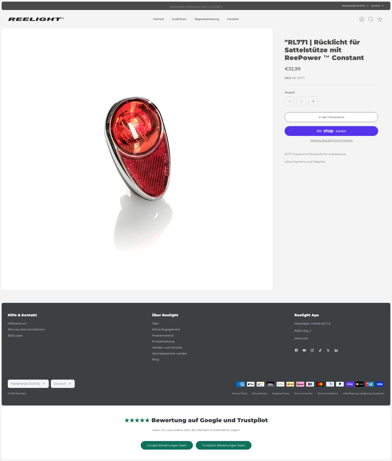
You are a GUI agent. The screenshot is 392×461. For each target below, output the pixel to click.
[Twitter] (328, 350)
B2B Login (15, 335)
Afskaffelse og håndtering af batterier (363, 393)
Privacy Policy (239, 393)
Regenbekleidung (207, 19)
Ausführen (179, 19)
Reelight (21, 393)
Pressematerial (163, 335)
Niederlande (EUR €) (353, 5)
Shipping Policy (281, 393)
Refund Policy (259, 393)
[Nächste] (257, 6)
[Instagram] (312, 350)
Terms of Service (303, 393)
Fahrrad (158, 19)
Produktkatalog (163, 341)
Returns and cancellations (26, 329)
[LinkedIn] (336, 350)
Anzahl (290, 92)
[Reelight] (36, 19)
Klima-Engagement (166, 329)
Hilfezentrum (17, 323)
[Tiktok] (320, 350)
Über (155, 323)
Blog (155, 359)
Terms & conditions (327, 393)
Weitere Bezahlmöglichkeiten (331, 140)
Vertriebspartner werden (169, 353)
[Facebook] (296, 350)
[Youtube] (304, 350)
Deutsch (375, 5)
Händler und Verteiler (167, 347)
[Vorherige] (135, 6)
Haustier (233, 19)
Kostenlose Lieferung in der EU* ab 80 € (196, 5)
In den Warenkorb (331, 117)
